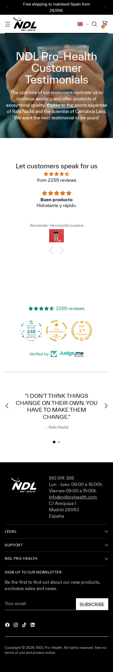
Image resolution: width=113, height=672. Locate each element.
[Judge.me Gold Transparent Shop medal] (56, 330)
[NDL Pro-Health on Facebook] (8, 625)
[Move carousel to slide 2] (59, 442)
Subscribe (92, 604)
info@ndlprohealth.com (73, 496)
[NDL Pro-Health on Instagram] (16, 625)
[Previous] (8, 7)
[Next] (105, 7)
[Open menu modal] (7, 24)
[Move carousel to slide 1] (54, 442)
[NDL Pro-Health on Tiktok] (25, 625)
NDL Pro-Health (49, 647)
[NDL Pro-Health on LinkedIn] (33, 625)
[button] (52, 250)
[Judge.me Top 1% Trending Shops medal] (81, 330)
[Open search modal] (94, 24)
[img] (56, 174)
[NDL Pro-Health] (25, 24)
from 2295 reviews (56, 180)
